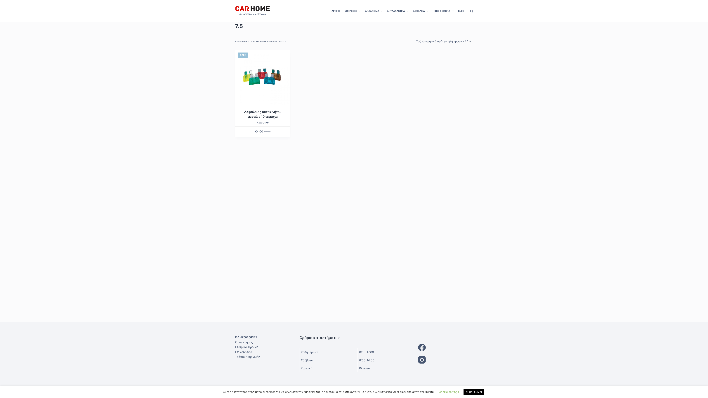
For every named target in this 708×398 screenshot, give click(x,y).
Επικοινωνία (243, 352)
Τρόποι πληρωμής (247, 357)
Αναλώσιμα (372, 11)
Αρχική (336, 11)
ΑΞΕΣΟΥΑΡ (263, 122)
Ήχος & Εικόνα (441, 11)
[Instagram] (445, 360)
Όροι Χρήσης (244, 342)
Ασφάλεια (419, 11)
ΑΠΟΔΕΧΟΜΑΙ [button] (474, 391)
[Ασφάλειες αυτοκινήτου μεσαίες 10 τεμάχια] (262, 77)
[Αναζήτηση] (471, 11)
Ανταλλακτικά (396, 11)
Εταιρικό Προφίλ (246, 347)
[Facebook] (445, 347)
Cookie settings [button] (449, 392)
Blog (461, 11)
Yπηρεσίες (351, 11)
